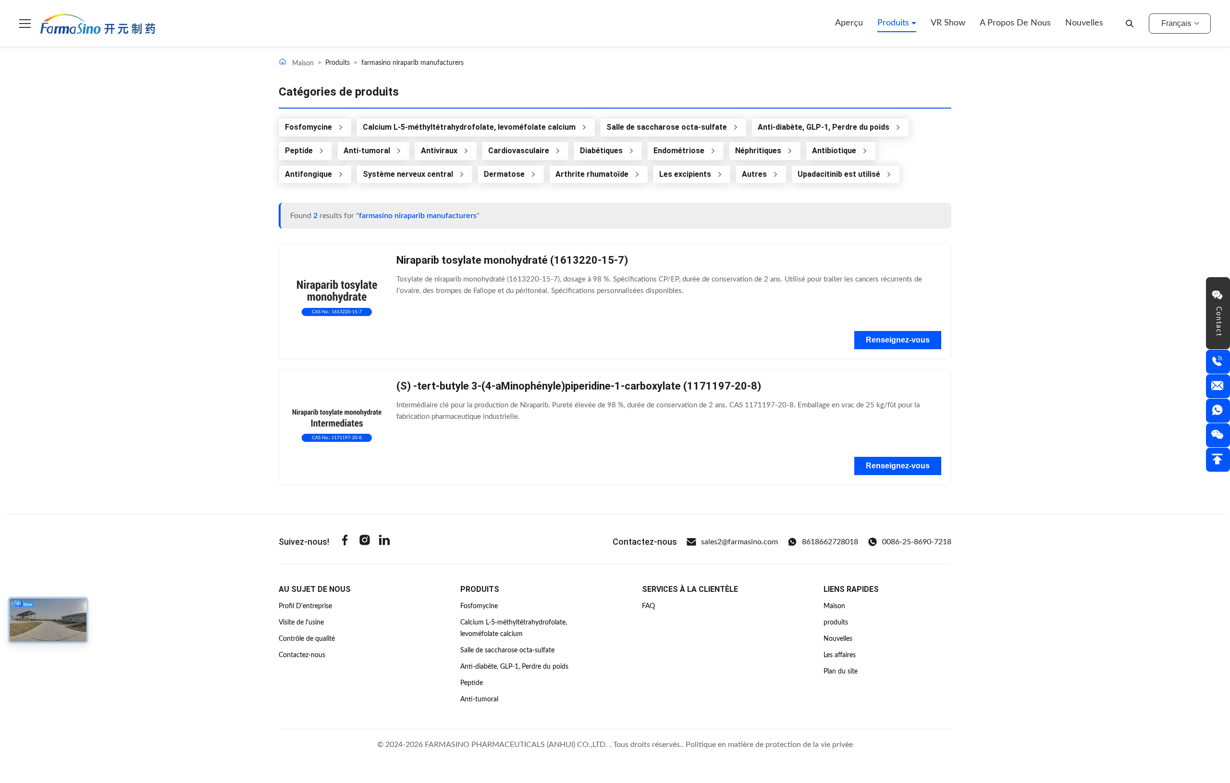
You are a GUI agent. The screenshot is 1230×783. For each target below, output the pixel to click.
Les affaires (840, 655)
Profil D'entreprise (305, 606)
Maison (302, 63)
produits (836, 622)
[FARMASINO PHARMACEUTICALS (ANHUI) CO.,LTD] (97, 23)
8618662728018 (830, 542)
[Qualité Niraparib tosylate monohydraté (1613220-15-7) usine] (337, 301)
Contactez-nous (302, 655)
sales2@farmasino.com (739, 542)
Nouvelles (1084, 23)
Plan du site (841, 671)
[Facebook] (345, 542)
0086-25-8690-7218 (916, 542)
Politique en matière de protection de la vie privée (769, 744)
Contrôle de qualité (307, 639)
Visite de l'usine (301, 622)
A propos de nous (1015, 23)
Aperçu (849, 23)
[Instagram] (364, 542)
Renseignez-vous (898, 340)
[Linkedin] (384, 542)
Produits (894, 23)
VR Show (948, 23)
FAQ (648, 606)
